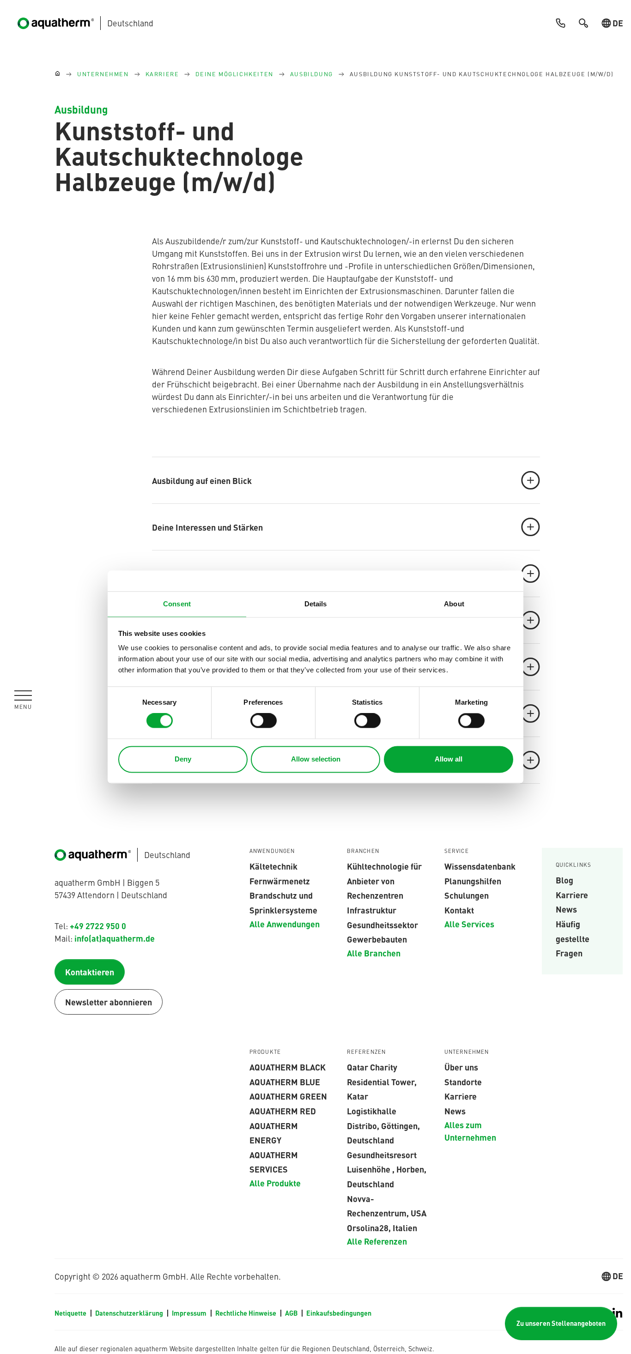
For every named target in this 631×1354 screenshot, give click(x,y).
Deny (183, 759)
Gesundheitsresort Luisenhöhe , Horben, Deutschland (386, 1169)
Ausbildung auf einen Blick (202, 480)
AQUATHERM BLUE (284, 1082)
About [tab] (454, 604)
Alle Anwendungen (284, 924)
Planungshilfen (472, 881)
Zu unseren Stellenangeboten (561, 1323)
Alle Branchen (373, 953)
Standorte (463, 1082)
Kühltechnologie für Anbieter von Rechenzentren (384, 880)
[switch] (263, 720)
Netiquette (71, 1313)
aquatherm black (287, 1067)
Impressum (190, 1313)
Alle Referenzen (377, 1241)
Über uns (461, 1067)
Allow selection (315, 759)
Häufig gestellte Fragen (572, 938)
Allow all (448, 759)
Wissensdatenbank (480, 866)
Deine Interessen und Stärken (207, 527)
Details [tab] (315, 604)
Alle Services (469, 924)
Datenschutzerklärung (129, 1313)
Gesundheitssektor (382, 925)
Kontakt (459, 910)
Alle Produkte (275, 1183)
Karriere (572, 895)
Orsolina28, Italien (382, 1227)
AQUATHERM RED (282, 1111)
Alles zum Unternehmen (470, 1130)
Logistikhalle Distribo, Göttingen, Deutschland (383, 1125)
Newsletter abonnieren (108, 1002)
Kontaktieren (89, 972)
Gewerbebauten (377, 939)
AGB (292, 1313)
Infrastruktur (371, 910)
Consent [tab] (177, 604)
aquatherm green (288, 1096)
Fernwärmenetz (279, 881)
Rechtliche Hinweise (246, 1313)
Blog (564, 880)
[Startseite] (58, 74)
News (566, 909)
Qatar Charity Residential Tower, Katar (382, 1081)
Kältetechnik (273, 866)
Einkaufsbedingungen (338, 1313)
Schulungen (466, 895)
